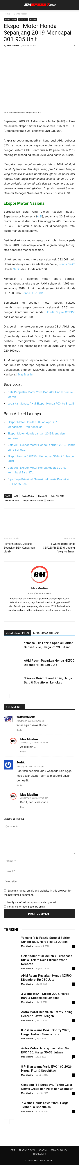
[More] (41, 54)
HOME (12, 1150)
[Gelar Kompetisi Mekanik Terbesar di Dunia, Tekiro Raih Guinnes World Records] (11, 961)
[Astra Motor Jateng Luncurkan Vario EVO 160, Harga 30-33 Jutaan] (11, 1053)
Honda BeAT (66, 264)
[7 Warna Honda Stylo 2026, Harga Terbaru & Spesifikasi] (11, 1108)
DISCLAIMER (39, 1154)
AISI (39, 216)
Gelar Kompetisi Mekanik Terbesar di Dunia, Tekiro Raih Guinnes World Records (47, 960)
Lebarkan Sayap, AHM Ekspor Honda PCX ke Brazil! (41, 403)
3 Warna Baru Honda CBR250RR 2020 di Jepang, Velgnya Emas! (59, 547)
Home (7, 13)
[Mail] (36, 616)
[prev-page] (6, 696)
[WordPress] (43, 616)
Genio (17, 269)
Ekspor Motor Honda (33, 500)
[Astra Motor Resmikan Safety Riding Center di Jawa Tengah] (11, 1021)
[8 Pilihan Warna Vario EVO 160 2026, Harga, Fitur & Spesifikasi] (11, 1074)
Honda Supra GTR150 (60, 312)
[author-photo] (39, 583)
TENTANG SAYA (27, 1150)
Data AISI (23, 19)
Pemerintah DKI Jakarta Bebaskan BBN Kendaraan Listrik (19, 547)
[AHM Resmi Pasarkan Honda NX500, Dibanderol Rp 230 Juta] (13, 664)
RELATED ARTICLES (17, 633)
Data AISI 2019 (57, 496)
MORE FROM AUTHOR (46, 633)
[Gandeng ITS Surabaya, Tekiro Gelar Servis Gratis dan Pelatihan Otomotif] (11, 1090)
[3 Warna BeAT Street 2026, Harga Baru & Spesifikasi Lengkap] (13, 682)
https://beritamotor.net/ (39, 593)
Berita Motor (20, 13)
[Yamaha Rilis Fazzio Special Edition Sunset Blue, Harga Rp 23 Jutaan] (13, 647)
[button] (6, 5)
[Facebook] (7, 54)
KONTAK (43, 1150)
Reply (19, 730)
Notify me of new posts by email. (26, 906)
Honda (33, 19)
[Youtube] (51, 616)
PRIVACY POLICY (59, 1150)
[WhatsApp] (32, 54)
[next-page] (12, 696)
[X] (15, 54)
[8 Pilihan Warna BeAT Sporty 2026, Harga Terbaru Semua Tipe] (11, 1043)
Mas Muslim (13, 45)
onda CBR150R (33, 293)
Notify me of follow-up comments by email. (32, 902)
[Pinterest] (24, 54)
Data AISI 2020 (12, 500)
